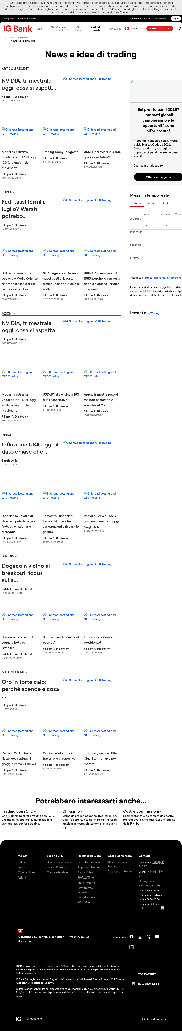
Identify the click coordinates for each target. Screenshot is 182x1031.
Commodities (26, 872)
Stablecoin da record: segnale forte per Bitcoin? (17, 642)
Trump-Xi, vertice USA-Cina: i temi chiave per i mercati (100, 758)
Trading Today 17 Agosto (61, 152)
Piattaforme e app (89, 855)
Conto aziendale (57, 872)
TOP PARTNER (147, 974)
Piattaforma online (89, 862)
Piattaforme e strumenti (58, 28)
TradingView (85, 872)
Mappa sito (29, 936)
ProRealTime (85, 877)
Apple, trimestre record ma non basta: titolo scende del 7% (101, 399)
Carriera (160, 1019)
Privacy (72, 936)
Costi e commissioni (59, 862)
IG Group (148, 1019)
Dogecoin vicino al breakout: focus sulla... (26, 572)
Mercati (23, 855)
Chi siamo (78, 28)
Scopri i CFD (55, 855)
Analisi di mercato (95, 28)
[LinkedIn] (131, 947)
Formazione (114, 28)
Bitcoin (8, 556)
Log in (176, 18)
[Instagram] (140, 937)
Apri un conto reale (159, 28)
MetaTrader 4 (86, 882)
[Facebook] (131, 937)
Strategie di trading (121, 871)
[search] (179, 28)
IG (19, 936)
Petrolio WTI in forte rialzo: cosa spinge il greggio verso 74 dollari (19, 758)
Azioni (7, 313)
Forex (7, 192)
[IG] (18, 28)
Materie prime (13, 672)
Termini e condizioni (52, 936)
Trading (38, 28)
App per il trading (89, 867)
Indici (6, 434)
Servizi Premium (57, 867)
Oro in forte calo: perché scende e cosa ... (30, 688)
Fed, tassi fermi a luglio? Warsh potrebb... (24, 208)
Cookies (83, 936)
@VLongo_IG (157, 313)
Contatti (144, 855)
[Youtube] (157, 937)
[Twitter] (148, 937)
